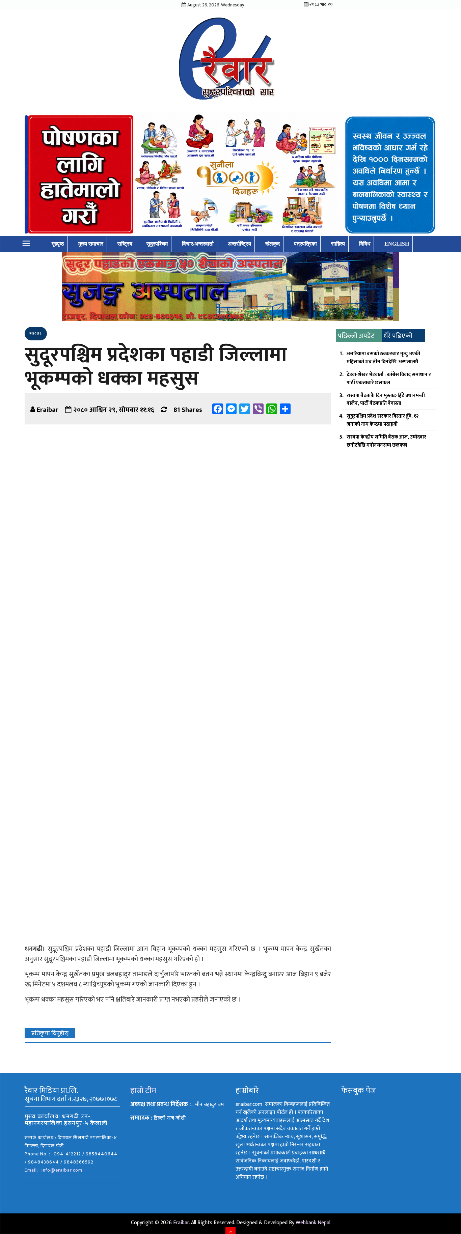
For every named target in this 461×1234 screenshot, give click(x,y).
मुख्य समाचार (90, 244)
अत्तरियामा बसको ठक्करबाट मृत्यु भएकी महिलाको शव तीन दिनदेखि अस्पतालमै (383, 357)
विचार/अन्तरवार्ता (198, 244)
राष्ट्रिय (124, 244)
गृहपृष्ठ (58, 244)
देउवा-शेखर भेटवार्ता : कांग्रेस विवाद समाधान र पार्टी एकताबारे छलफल (389, 378)
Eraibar (47, 410)
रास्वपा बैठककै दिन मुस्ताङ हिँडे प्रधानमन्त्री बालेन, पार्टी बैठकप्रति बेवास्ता (386, 399)
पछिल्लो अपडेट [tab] (356, 336)
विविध (364, 244)
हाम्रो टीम (143, 1090)
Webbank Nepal (313, 1222)
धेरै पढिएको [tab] (398, 336)
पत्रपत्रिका (305, 244)
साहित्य (338, 244)
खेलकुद (272, 244)
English (396, 244)
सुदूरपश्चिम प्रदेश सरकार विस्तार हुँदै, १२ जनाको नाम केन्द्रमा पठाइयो (383, 420)
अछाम (35, 333)
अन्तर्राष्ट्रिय (239, 244)
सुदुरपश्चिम (157, 244)
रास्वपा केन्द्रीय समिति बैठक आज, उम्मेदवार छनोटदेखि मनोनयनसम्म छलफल (386, 441)
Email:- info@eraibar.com (53, 1170)
